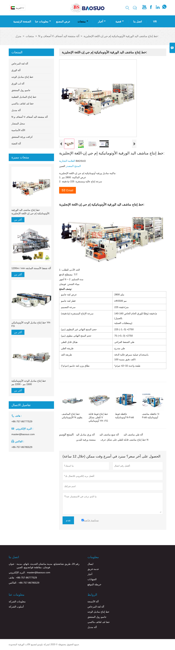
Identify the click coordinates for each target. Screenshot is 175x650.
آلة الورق (16, 70)
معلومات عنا (41, 21)
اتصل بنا (137, 21)
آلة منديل (16, 110)
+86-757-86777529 (21, 421)
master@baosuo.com (23, 434)
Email (67, 190)
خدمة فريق (93, 569)
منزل (18, 36)
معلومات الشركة (17, 601)
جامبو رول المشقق (20, 90)
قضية (118, 21)
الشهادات (92, 579)
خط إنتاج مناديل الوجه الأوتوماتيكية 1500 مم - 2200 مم (28, 382)
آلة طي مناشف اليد (133, 434)
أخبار (100, 21)
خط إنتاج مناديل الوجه (22, 77)
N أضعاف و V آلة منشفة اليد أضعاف (58, 36)
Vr (155, 21)
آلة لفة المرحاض (19, 63)
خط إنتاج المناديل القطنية (23, 96)
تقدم (68, 520)
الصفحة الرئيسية (22, 21)
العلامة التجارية (67, 160)
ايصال (90, 564)
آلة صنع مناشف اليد (109, 434)
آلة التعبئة (16, 143)
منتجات (82, 21)
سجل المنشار (18, 123)
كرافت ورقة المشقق (22, 136)
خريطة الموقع (94, 584)
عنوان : (12, 564)
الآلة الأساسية (18, 130)
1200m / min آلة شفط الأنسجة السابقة (31, 268)
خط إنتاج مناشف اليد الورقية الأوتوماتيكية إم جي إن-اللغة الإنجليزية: (30, 212)
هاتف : (12, 577)
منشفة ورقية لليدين (86, 439)
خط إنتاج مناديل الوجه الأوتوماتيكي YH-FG (31, 324)
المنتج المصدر (73, 166)
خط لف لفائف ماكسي (22, 103)
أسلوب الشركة (16, 606)
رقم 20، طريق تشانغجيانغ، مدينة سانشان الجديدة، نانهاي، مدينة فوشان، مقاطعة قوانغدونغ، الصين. (48, 566)
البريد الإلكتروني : (17, 572)
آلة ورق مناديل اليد (85, 434)
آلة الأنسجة (93, 601)
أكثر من (18, 219)
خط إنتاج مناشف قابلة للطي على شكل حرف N (124, 439)
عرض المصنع (63, 21)
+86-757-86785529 (21, 447)
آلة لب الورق (17, 83)
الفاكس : (13, 582)
